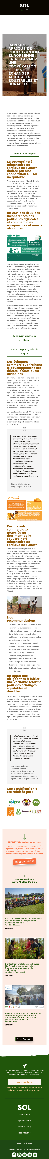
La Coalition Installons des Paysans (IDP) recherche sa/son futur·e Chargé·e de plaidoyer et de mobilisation (22, 967)
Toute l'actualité (24, 1039)
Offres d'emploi (19, 972)
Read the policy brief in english (24, 351)
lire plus (9, 928)
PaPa (15, 1022)
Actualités (8, 925)
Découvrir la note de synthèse (24, 337)
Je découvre (23, 861)
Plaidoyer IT (17, 925)
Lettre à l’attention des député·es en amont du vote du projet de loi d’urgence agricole (23, 920)
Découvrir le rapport (24, 153)
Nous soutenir (24, 1082)
